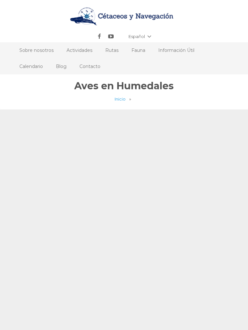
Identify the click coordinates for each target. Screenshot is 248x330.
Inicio (120, 99)
